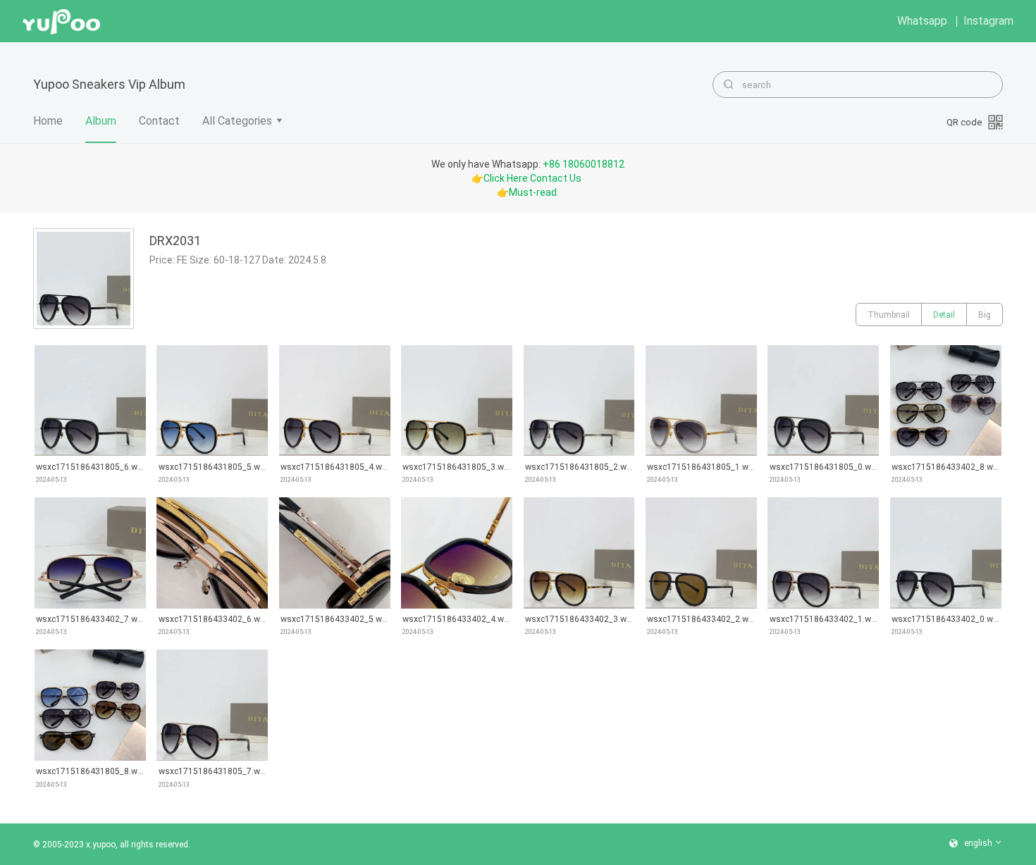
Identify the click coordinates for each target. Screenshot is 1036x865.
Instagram (988, 20)
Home (48, 120)
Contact (159, 120)
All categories (237, 120)
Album (100, 120)
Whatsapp (922, 20)
